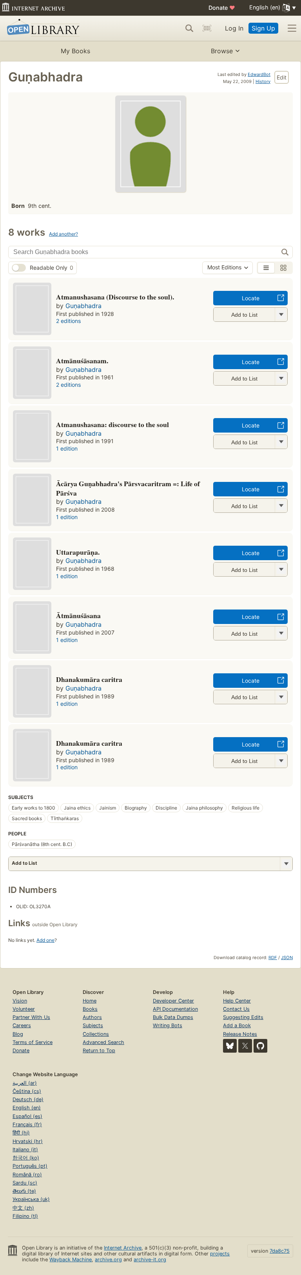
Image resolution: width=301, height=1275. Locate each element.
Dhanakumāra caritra (89, 743)
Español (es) (27, 1116)
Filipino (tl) (25, 1216)
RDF (272, 957)
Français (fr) (27, 1124)
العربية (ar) (25, 1083)
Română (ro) (27, 1175)
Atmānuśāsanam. (82, 360)
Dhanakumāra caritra (89, 679)
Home (89, 1001)
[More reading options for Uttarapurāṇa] (281, 569)
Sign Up (263, 28)
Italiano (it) (25, 1149)
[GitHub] (260, 1046)
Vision (20, 1001)
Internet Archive (122, 1248)
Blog (18, 1034)
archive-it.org (150, 1259)
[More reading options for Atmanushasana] (281, 442)
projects (220, 1254)
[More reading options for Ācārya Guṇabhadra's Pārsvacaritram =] (281, 505)
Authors (92, 1017)
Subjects (93, 1025)
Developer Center (173, 1001)
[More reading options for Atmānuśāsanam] (281, 378)
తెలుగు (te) (24, 1191)
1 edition (67, 448)
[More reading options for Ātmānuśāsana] (281, 633)
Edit (281, 77)
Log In (234, 28)
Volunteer (24, 1009)
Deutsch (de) (28, 1099)
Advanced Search (103, 1042)
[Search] (189, 28)
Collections (96, 1034)
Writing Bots (167, 1025)
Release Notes (240, 1034)
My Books (75, 51)
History (263, 81)
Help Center (237, 1001)
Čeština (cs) (27, 1091)
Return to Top (99, 1050)
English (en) (27, 1108)
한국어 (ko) (26, 1158)
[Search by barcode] (206, 28)
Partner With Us (31, 1017)
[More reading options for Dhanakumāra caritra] (281, 697)
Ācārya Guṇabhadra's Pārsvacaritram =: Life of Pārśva (128, 488)
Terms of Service (33, 1042)
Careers (22, 1025)
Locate (250, 298)
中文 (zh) (23, 1208)
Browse (222, 51)
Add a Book (237, 1025)
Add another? (63, 234)
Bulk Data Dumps (173, 1017)
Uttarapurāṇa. (78, 552)
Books (90, 1009)
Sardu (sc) (25, 1183)
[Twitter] (245, 1046)
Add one (45, 940)
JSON (287, 957)
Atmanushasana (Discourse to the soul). (115, 297)
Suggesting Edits (243, 1017)
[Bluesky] (230, 1046)
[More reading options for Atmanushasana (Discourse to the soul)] (281, 314)
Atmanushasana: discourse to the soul (112, 424)
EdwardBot (259, 74)
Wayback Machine (70, 1259)
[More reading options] (286, 864)
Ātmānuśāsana (78, 615)
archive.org (108, 1259)
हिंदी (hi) (21, 1133)
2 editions (68, 320)
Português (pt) (30, 1166)
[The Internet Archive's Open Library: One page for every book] (41, 28)
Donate (222, 7)
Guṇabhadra (83, 306)
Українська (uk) (31, 1199)
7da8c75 (280, 1251)
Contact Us (236, 1009)
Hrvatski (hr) (28, 1141)
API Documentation (175, 1009)
